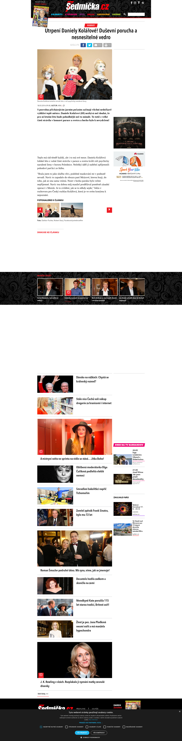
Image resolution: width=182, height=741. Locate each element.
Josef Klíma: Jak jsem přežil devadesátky (138, 474)
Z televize (71, 15)
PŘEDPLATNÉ (80, 709)
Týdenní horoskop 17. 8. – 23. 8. (138, 507)
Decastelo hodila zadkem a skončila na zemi (91, 581)
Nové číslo (40, 3)
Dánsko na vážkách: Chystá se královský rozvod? (92, 379)
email (100, 45)
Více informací (93, 720)
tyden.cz (136, 534)
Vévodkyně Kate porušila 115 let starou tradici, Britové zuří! (92, 602)
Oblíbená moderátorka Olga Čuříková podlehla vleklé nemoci (91, 471)
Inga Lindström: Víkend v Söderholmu (138, 454)
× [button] (179, 711)
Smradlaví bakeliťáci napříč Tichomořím (91, 491)
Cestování (103, 15)
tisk (109, 45)
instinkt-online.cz (136, 513)
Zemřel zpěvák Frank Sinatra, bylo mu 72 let (92, 512)
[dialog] (91, 725)
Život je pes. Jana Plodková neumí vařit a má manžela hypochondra (91, 626)
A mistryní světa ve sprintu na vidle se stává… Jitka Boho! (72, 458)
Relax (91, 15)
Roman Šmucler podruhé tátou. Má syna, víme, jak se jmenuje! (75, 570)
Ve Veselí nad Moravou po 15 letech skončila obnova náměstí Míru (138, 526)
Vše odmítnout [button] (99, 733)
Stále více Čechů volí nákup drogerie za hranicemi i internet (93, 401)
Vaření (116, 15)
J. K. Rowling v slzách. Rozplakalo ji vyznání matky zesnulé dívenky (72, 684)
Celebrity (57, 15)
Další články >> (43, 694)
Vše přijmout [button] (82, 733)
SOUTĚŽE (95, 709)
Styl (82, 15)
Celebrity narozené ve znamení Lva (76, 298)
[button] (91, 723)
